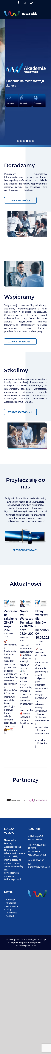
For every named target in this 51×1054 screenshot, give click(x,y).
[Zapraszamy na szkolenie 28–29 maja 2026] (10, 603)
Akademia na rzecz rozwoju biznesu (24, 83)
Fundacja (10, 899)
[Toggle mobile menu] (45, 12)
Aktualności (11, 912)
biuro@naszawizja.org (39, 866)
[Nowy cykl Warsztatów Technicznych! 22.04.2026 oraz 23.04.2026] (25, 603)
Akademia (11, 902)
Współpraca (12, 906)
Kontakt (10, 915)
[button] (25, 82)
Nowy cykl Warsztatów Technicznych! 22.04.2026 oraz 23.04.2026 (30, 622)
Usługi (9, 909)
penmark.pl (30, 945)
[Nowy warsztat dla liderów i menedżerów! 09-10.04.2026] (41, 603)
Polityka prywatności (24, 942)
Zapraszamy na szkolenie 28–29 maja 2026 (12, 620)
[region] (25, 82)
